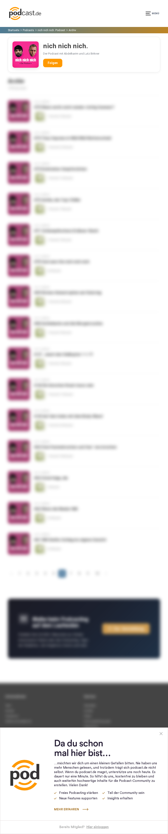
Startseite (13, 30)
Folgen (53, 63)
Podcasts (28, 30)
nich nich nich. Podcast (51, 30)
